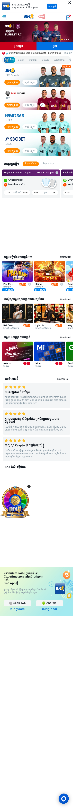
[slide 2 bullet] (62, 39)
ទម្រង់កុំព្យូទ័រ (29, 82)
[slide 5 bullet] (68, 39)
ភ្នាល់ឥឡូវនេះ (12, 82)
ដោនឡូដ (52, 6)
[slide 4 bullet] (66, 39)
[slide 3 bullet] (64, 39)
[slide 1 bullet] (59, 39)
